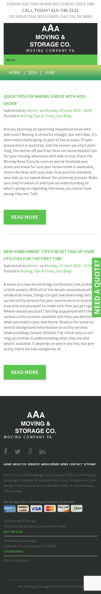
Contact (76, 464)
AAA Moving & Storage (34, 586)
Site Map (90, 464)
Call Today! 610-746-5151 (50, 10)
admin (32, 110)
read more (24, 216)
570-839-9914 (13, 551)
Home (14, 72)
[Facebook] (6, 451)
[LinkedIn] (42, 451)
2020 (32, 72)
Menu (10, 59)
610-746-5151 (13, 531)
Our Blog (63, 115)
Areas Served (50, 464)
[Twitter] (17, 451)
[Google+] (30, 451)
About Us (19, 464)
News (64, 464)
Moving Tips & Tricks (37, 115)
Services (34, 464)
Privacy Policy (73, 586)
